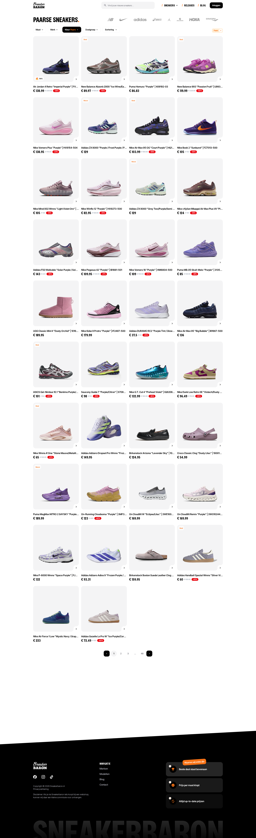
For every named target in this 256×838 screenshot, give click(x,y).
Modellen (104, 773)
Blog (102, 779)
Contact (104, 784)
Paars (216, 30)
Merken (104, 768)
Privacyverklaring (41, 789)
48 (142, 653)
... (135, 653)
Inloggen (216, 5)
